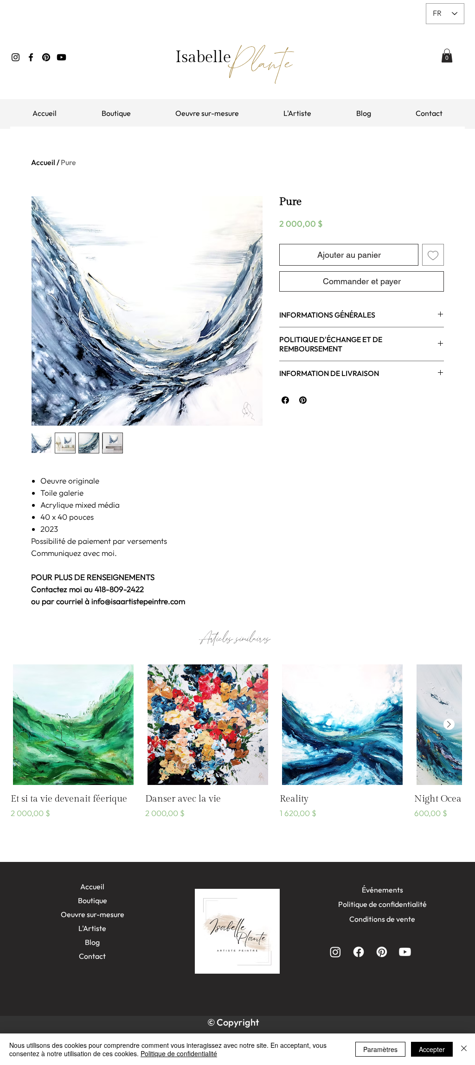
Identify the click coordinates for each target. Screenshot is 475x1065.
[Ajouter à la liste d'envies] (433, 255)
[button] (447, 56)
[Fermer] (463, 1049)
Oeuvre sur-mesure (92, 914)
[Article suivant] (449, 724)
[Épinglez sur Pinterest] (302, 400)
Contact (92, 956)
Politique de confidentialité (179, 1053)
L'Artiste (92, 928)
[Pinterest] (46, 57)
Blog (92, 942)
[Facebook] (31, 57)
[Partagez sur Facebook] (285, 400)
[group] (236, 748)
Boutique (92, 900)
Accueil (43, 162)
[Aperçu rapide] (73, 724)
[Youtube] (61, 57)
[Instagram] (15, 57)
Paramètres (380, 1049)
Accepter (432, 1049)
